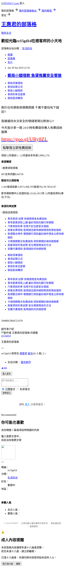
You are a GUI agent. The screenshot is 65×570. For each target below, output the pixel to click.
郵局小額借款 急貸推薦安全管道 (35, 75)
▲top (4, 367)
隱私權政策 (56, 523)
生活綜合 (27, 48)
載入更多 (7, 374)
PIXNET (14, 523)
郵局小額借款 (15, 90)
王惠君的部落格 (19, 24)
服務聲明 (34, 526)
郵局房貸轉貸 (15, 98)
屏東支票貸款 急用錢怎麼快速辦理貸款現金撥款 (34, 230)
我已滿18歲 (8, 564)
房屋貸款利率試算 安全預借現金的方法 (29, 245)
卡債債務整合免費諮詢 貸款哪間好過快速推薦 (33, 241)
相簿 (10, 54)
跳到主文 (6, 33)
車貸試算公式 (15, 87)
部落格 (11, 58)
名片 (10, 62)
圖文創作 (26, 362)
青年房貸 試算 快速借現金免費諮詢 (27, 218)
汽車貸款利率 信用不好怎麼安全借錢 (28, 226)
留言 (30, 353)
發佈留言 (7, 393)
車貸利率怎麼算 (16, 94)
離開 (18, 564)
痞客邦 (23, 353)
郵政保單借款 (15, 83)
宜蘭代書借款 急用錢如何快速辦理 (27, 248)
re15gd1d (6, 335)
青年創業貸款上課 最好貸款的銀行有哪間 (31, 222)
